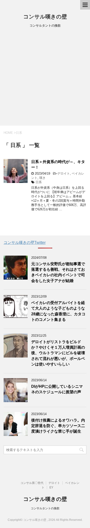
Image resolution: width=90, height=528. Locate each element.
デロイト (63, 173)
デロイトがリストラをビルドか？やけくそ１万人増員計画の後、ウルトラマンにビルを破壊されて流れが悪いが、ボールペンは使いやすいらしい (58, 353)
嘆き (42, 178)
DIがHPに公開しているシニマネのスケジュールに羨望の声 (57, 389)
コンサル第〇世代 (31, 483)
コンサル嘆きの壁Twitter (25, 243)
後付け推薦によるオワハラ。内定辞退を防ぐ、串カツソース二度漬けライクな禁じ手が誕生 (58, 426)
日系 (39, 182)
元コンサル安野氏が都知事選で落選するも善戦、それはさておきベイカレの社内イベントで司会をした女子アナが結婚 (58, 272)
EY (51, 487)
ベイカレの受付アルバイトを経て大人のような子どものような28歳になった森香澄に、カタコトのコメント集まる (58, 311)
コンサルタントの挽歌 (45, 508)
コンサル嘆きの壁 (45, 17)
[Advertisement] (45, 78)
